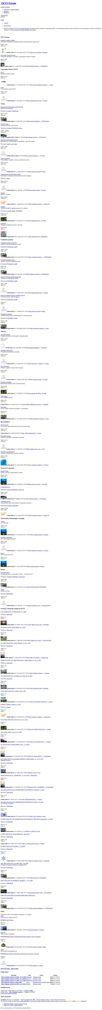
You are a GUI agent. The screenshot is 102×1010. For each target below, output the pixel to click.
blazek (8, 178)
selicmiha (47, 860)
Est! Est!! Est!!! (47, 640)
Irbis (31, 990)
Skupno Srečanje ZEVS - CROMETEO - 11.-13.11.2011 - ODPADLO (19, 775)
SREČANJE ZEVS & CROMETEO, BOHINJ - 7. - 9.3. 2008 (17, 880)
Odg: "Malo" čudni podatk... (29, 433)
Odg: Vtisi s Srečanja (35, 816)
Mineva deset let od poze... (34, 484)
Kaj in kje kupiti (5, 366)
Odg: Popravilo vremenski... (37, 328)
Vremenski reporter (5, 501)
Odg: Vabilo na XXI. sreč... (35, 624)
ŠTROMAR (15, 111)
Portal (2, 87)
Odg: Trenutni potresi (33, 566)
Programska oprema (6, 436)
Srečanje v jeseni (32, 772)
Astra (44, 816)
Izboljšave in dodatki (6, 382)
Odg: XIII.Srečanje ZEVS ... (29, 799)
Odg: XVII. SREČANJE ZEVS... (37, 729)
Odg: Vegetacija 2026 (34, 236)
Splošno (3, 193)
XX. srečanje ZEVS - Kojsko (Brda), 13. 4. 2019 (13, 627)
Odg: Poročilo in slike (35, 688)
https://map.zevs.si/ (26, 28)
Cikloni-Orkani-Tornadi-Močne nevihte (10, 174)
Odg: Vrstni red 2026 (32, 587)
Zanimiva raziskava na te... (34, 605)
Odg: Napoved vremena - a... (32, 155)
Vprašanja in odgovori (6, 314)
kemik (38, 1001)
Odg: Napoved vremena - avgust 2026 (11, 982)
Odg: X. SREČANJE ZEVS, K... (30, 843)
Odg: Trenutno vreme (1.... (31, 137)
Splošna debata (10, 936)
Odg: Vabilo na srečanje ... (37, 673)
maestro (47, 673)
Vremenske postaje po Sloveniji (8, 242)
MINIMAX (44, 236)
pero (32, 1001)
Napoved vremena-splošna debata (9, 140)
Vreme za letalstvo (35, 936)
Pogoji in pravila (18, 1003)
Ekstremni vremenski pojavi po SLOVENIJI (12, 107)
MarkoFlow (45, 66)
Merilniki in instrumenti (6, 350)
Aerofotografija (18, 936)
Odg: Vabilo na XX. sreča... (35, 640)
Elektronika (3, 407)
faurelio (48, 1001)
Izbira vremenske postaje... (35, 379)
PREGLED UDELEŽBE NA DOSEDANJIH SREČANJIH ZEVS (18, 895)
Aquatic (8, 707)
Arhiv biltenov (10, 920)
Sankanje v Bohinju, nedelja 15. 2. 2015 (11, 704)
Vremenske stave (5, 572)
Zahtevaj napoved (5, 158)
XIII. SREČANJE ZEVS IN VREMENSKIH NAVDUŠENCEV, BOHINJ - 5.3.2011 (23, 790)
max (47, 328)
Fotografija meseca (5, 487)
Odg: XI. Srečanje (31, 831)
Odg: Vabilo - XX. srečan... (33, 657)
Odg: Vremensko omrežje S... (35, 465)
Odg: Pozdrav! (34, 965)
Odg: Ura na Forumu (36, 52)
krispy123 (47, 204)
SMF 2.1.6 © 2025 (8, 1005)
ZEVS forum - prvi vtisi (33, 953)
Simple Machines (18, 1005)
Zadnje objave (4, 972)
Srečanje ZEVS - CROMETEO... (37, 787)
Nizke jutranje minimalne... (34, 121)
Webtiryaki (6, 1003)
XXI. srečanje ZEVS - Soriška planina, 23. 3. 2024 (13, 611)
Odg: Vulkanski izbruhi (36, 534)
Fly (44, 449)
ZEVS (2, 72)
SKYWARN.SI (10, 953)
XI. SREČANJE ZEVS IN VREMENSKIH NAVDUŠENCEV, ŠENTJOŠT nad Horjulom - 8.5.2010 (27, 819)
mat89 (8, 144)
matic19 (42, 929)
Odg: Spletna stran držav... (33, 274)
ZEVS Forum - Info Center (9, 968)
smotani (57, 1001)
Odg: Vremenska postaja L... (36, 257)
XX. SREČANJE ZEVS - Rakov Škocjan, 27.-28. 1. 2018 (15, 643)
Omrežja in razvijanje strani (7, 451)
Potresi (2, 553)
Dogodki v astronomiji (6, 537)
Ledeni (21, 1001)
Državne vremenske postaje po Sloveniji (11, 277)
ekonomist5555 (46, 605)
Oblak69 (46, 624)
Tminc (45, 100)
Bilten (2, 916)
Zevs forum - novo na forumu (8, 55)
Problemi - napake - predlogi (8, 40)
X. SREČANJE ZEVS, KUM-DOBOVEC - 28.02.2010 (15, 834)
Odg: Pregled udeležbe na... (37, 908)
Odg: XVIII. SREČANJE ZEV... (39, 701)
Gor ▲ (25, 1003)
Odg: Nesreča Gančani (35, 947)
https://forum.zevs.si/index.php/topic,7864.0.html (23, 30)
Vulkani (3, 521)
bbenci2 (45, 347)
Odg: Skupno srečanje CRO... (36, 892)
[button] (5, 7)
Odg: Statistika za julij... (35, 220)
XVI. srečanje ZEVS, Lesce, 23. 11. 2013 (11, 732)
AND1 (74, 1001)
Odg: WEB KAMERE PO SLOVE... (32, 404)
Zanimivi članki (5, 471)
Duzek (51, 701)
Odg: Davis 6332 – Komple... (36, 363)
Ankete (2, 589)
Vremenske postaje (5, 334)
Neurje (65, 1001)
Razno (2, 949)
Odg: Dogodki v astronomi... (36, 550)
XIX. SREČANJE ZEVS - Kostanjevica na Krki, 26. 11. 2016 (16, 676)
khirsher (45, 484)
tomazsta (45, 52)
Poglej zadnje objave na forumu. (9, 993)
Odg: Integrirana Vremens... (38, 418)
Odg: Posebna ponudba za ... (33, 347)
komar (20, 128)
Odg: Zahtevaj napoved (35, 171)
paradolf (9, 111)
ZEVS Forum (8, 3)
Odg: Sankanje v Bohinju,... (36, 717)
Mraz (44, 947)
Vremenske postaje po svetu (8, 259)
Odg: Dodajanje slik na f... (33, 66)
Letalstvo (3, 932)
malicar (52, 1001)
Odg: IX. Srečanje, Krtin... (36, 860)
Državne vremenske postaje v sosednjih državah (13, 295)
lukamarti (43, 1001)
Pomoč (11, 1003)
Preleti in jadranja (26, 936)
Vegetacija (3, 223)
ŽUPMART (48, 892)
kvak (18, 1001)
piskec (39, 433)
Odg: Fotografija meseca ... (32, 498)
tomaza (49, 741)
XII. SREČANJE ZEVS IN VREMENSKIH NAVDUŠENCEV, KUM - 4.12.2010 (22, 802)
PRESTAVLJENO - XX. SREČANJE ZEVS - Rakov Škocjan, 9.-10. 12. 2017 (21, 660)
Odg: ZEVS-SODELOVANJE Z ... (40, 85)
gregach (28, 984)
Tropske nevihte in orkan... (34, 190)
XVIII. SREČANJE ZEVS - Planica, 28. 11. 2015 (13, 691)
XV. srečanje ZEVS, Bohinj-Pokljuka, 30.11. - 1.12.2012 (15, 744)
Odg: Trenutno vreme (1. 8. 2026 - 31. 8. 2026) (13, 977)
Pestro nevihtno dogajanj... (35, 515)
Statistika (3, 206)
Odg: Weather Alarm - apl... (34, 449)
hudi (52, 85)
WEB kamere (4, 396)
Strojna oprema (4, 425)
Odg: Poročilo (34, 878)
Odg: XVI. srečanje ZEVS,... (38, 741)
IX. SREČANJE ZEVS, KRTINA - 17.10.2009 (13, 846)
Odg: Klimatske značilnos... (36, 204)
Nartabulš (45, 688)
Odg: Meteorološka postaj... (36, 292)
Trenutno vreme (5, 124)
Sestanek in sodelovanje (20, 953)
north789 (46, 404)
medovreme (21, 489)
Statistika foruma (5, 987)
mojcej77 (28, 978)
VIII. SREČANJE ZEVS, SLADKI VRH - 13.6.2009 (14, 863)
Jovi (39, 772)
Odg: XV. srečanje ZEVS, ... (35, 756)
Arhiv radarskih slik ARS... (34, 393)
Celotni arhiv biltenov (32, 929)
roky (12, 144)
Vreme (46, 465)
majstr (61, 1001)
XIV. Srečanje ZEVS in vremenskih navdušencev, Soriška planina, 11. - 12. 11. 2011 (22, 759)
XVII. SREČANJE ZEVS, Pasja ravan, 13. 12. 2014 (14, 719)
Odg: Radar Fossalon (34, 311)
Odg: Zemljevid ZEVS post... (34, 100)
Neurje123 (43, 137)
